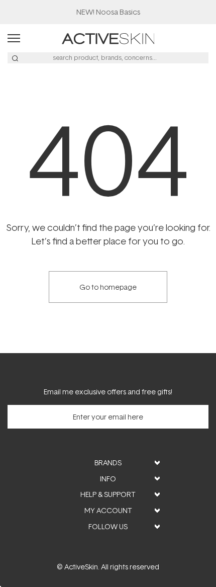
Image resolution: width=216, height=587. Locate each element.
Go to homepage (108, 287)
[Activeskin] (108, 37)
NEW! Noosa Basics (108, 12)
